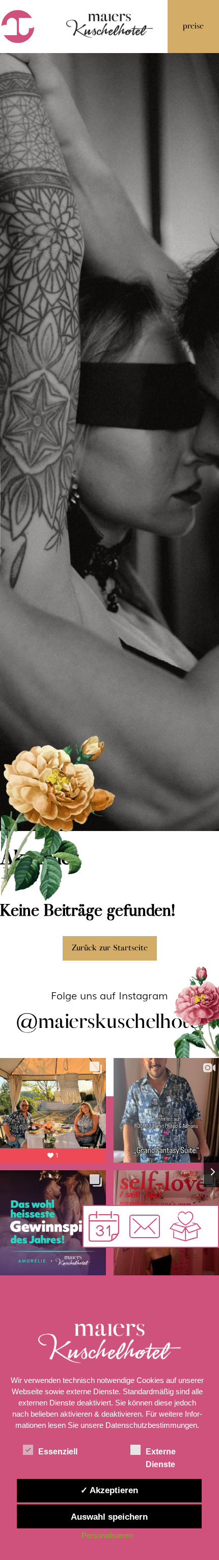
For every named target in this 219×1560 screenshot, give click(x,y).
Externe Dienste (161, 1452)
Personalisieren (107, 1535)
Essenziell (57, 1451)
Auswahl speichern (109, 1516)
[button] (144, 1226)
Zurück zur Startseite (110, 948)
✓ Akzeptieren (109, 1490)
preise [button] (193, 26)
